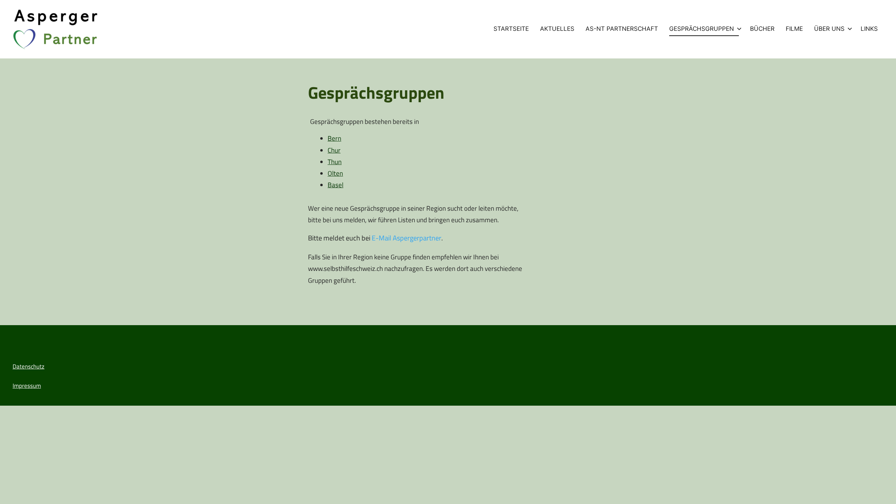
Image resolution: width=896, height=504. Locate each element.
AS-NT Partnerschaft (622, 28)
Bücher (762, 28)
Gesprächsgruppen (701, 28)
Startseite (511, 28)
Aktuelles (557, 28)
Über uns (829, 28)
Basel (335, 185)
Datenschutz (28, 366)
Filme (794, 28)
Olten (335, 173)
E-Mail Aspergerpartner (406, 237)
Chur (334, 150)
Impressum (27, 385)
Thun (335, 161)
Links (869, 28)
